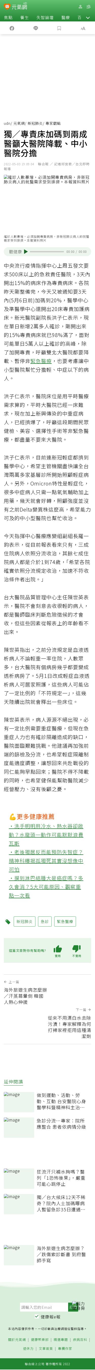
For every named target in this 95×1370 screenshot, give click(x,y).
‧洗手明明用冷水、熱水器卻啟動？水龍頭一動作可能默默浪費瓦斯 (46, 834)
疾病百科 (80, 1340)
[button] (88, 17)
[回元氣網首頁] (19, 6)
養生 (24, 17)
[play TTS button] (26, 251)
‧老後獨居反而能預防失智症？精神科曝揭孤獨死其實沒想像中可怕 (46, 860)
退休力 (28, 1349)
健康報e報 (51, 1316)
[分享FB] (12, 27)
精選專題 (61, 1340)
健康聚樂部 (40, 1340)
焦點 (8, 17)
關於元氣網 (17, 1340)
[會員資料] (80, 7)
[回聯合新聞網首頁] (7, 7)
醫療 (65, 17)
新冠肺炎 (35, 123)
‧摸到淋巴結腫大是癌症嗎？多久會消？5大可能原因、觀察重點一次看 (46, 886)
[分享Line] (36, 27)
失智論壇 (45, 17)
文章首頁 (46, 1349)
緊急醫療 (41, 361)
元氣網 (19, 123)
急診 (45, 921)
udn (7, 123)
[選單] (88, 7)
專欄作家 (65, 1349)
